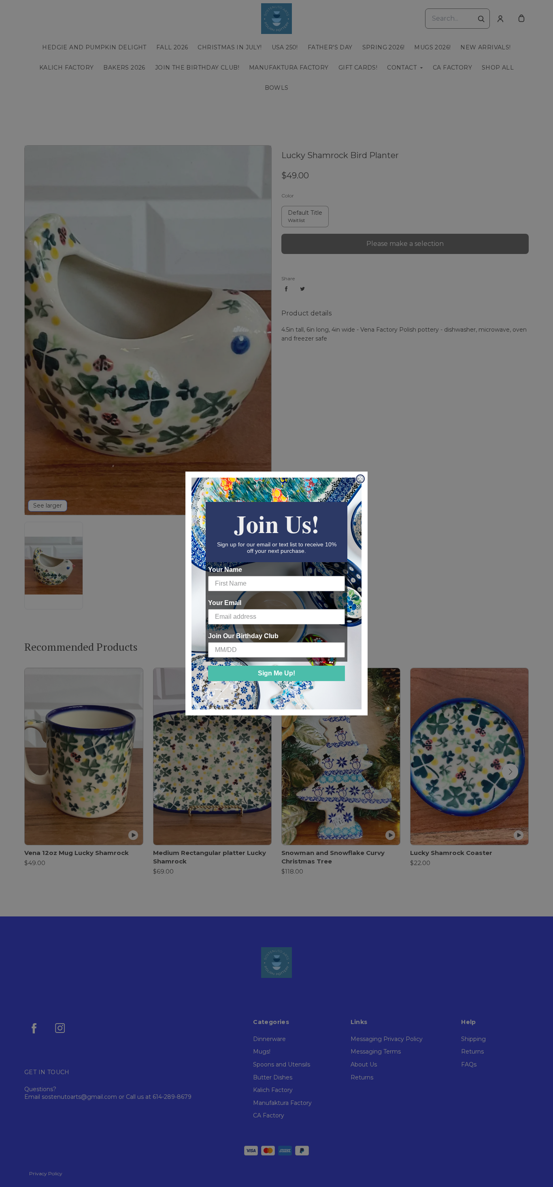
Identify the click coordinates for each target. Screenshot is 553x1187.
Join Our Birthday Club (243, 636)
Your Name (225, 569)
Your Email (224, 602)
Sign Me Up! (276, 673)
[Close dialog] (360, 479)
